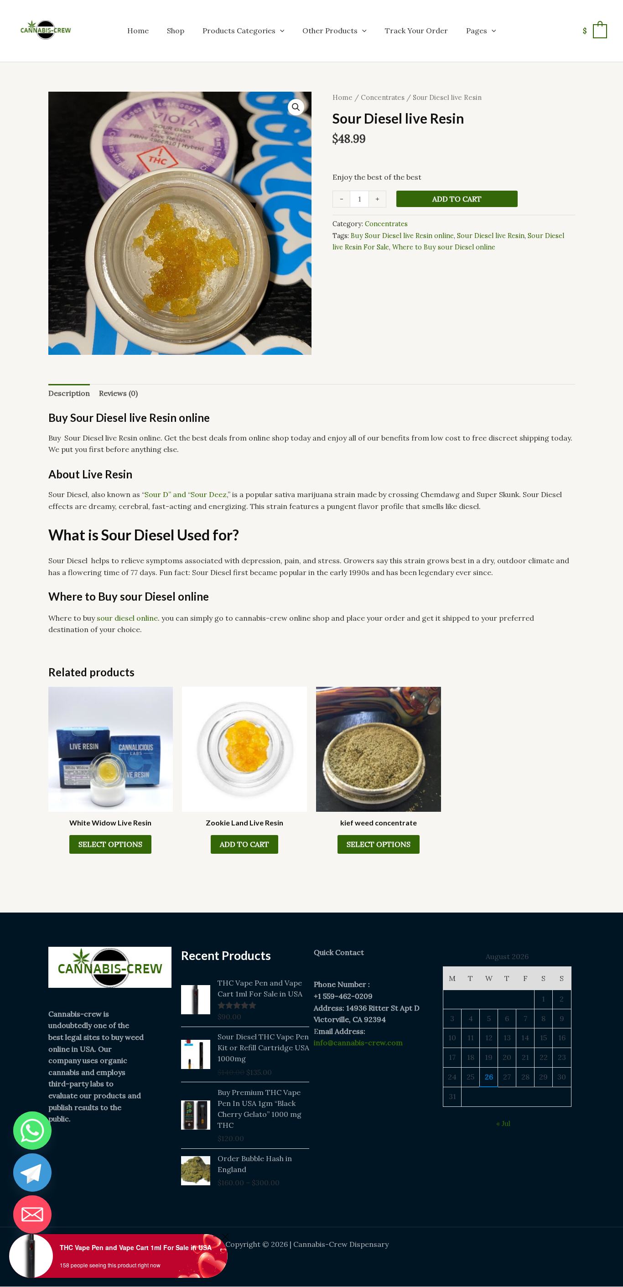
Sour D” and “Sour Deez (186, 494)
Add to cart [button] (244, 844)
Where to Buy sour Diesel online (443, 247)
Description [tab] (69, 393)
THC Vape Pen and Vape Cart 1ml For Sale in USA (136, 1247)
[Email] (32, 1214)
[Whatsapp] (32, 1130)
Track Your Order (416, 30)
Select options (110, 844)
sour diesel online (127, 618)
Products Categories (238, 30)
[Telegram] (32, 1172)
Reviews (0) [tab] (118, 393)
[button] (280, 30)
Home (138, 30)
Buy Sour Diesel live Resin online (402, 236)
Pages (476, 30)
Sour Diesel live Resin (490, 236)
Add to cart (457, 198)
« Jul (503, 1123)
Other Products (330, 30)
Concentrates (383, 97)
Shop (175, 30)
